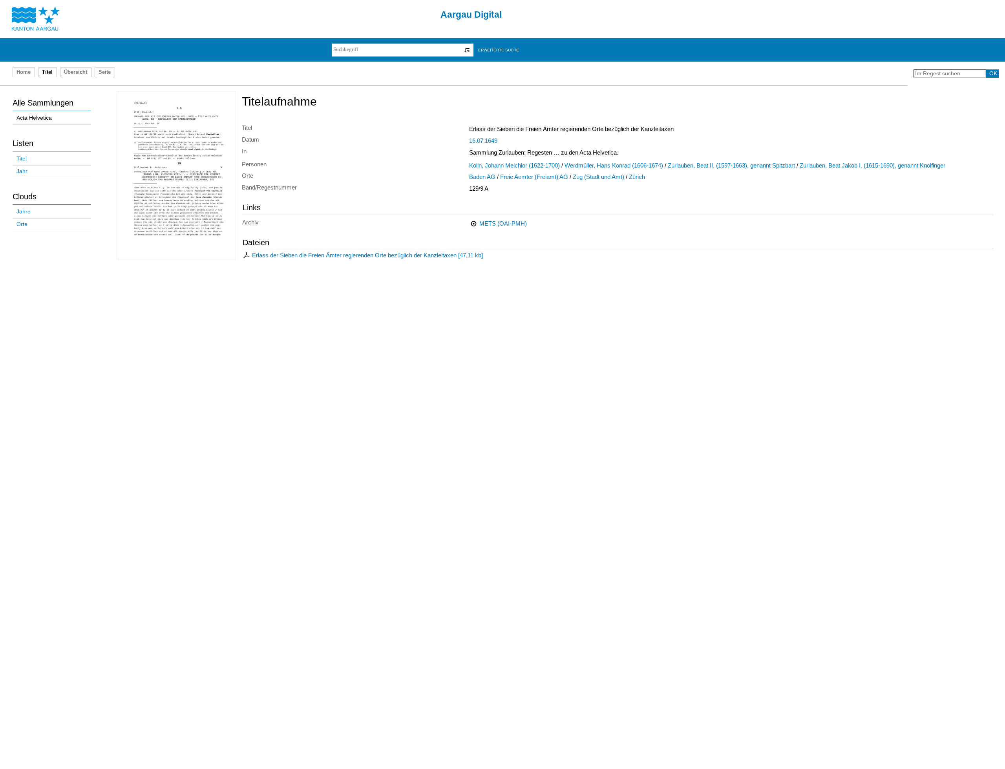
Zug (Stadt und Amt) (598, 177)
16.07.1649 (483, 141)
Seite (105, 72)
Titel (21, 159)
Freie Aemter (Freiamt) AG (534, 177)
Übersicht (75, 72)
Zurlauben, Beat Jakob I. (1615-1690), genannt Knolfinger (872, 165)
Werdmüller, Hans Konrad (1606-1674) (614, 165)
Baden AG (482, 177)
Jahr (21, 171)
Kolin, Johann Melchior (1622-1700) (514, 165)
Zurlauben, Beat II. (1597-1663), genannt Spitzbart (731, 165)
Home (23, 72)
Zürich (637, 177)
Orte (21, 224)
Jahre (23, 212)
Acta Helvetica (34, 118)
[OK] (466, 50)
